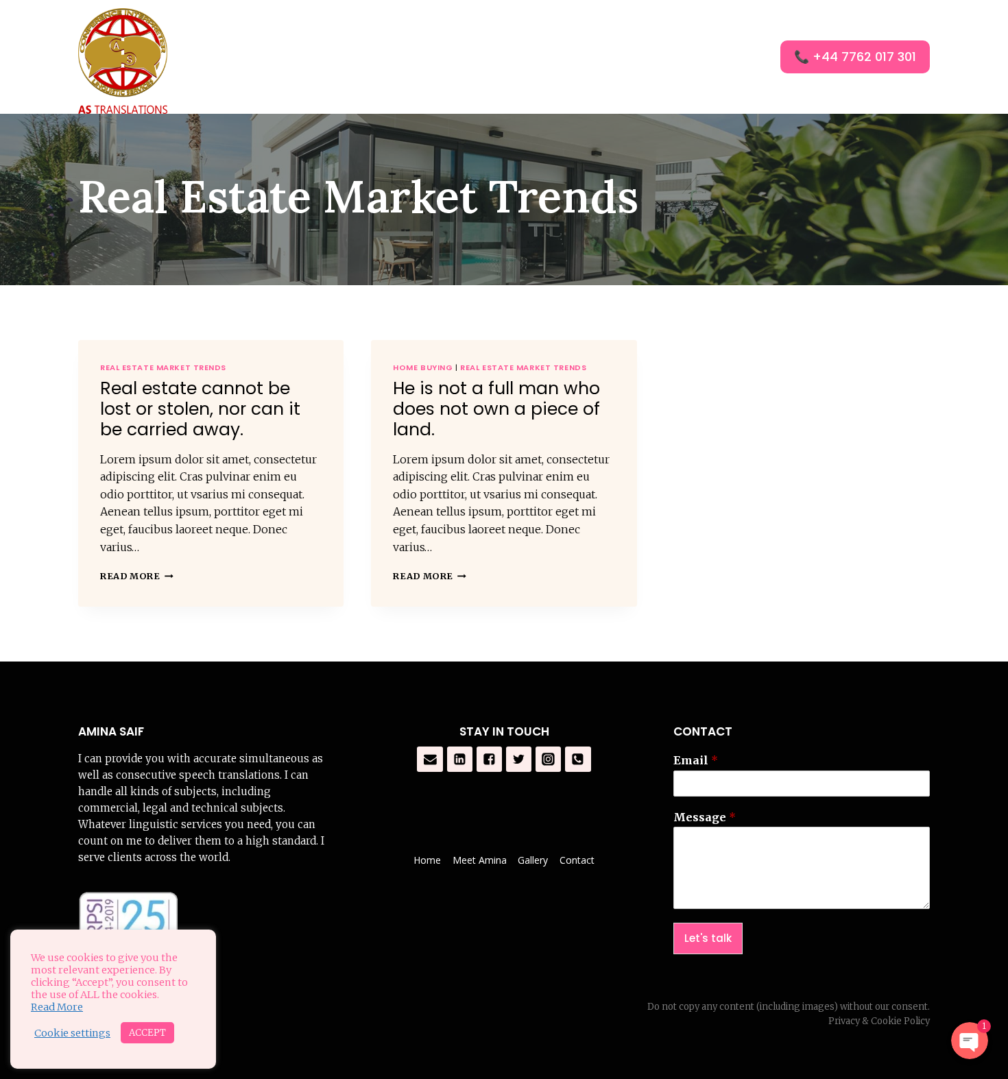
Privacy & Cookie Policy (879, 1021)
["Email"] (430, 760)
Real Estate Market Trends (163, 367)
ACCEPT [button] (147, 1033)
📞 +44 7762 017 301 (855, 56)
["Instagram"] (549, 760)
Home (497, 57)
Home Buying (423, 367)
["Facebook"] (490, 760)
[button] (618, 57)
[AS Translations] (122, 61)
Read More (130, 575)
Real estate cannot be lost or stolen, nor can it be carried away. (200, 408)
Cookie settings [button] (72, 1033)
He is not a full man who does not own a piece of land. (496, 408)
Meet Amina (480, 859)
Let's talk (708, 938)
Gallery (666, 57)
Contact (737, 57)
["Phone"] (578, 760)
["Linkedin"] (460, 760)
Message (704, 817)
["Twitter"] (519, 760)
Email (695, 760)
